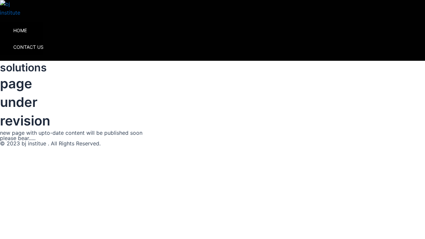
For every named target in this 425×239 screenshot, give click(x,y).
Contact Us (28, 47)
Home (20, 30)
